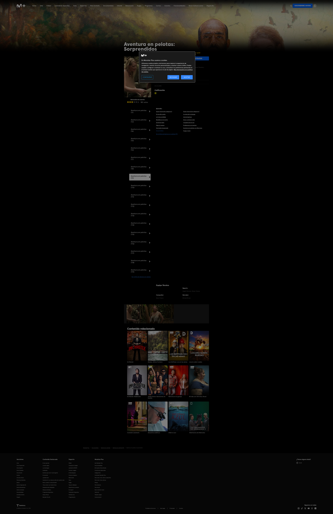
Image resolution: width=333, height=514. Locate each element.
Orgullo (18, 497)
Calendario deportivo (62, 6)
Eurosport (71, 489)
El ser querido (46, 463)
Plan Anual (97, 487)
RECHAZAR (173, 77)
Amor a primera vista (189, 119)
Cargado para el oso (188, 122)
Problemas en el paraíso (190, 125)
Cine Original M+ (20, 465)
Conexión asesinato (133, 432)
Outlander (45, 470)
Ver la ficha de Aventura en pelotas (141, 276)
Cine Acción (19, 472)
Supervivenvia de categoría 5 (164, 111)
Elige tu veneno (160, 125)
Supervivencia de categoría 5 (191, 111)
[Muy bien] (136, 102)
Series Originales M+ (21, 485)
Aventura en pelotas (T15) (138, 233)
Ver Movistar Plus (99, 463)
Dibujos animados (47, 489)
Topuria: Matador (73, 485)
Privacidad (172, 508)
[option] (133, 313)
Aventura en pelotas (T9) (138, 177)
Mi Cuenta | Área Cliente (100, 468)
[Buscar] (291, 6)
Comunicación (98, 497)
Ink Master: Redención (134, 396)
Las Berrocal (46, 477)
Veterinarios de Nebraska (197, 432)
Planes (96, 482)
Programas (149, 6)
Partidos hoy (71, 494)
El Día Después (72, 472)
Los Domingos (46, 468)
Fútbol (48, 6)
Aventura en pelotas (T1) (138, 111)
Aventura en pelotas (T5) (138, 139)
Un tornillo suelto (160, 114)
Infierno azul (172, 432)
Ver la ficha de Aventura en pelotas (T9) (167, 134)
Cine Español (20, 468)
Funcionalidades (179, 6)
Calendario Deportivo (74, 492)
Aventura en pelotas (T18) (138, 261)
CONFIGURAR (147, 77)
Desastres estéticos (154, 432)
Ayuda (300, 462)
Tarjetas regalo (98, 494)
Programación (72, 497)
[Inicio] (21, 6)
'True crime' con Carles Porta (49, 485)
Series (34, 6)
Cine (41, 6)
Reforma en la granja (175, 396)
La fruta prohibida (161, 117)
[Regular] (132, 102)
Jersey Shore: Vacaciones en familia (156, 397)
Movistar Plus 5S (46, 497)
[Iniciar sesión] (314, 5)
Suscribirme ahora (302, 6)
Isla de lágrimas (187, 117)
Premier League (72, 470)
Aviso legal (162, 508)
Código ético (98, 472)
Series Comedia (20, 489)
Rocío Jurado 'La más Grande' (50, 482)
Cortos (158, 6)
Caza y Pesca (46, 494)
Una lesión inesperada (162, 128)
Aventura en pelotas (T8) (138, 168)
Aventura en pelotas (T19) (138, 271)
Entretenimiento (20, 494)
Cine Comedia (20, 470)
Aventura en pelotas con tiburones (192, 128)
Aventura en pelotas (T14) (138, 224)
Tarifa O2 (97, 492)
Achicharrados (160, 122)
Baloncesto (129, 6)
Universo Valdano (73, 475)
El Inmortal (45, 475)
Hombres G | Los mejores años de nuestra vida (53, 480)
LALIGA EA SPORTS (73, 468)
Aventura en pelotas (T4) (138, 130)
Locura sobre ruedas (195, 362)
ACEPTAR (187, 77)
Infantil (119, 6)
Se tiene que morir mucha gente (50, 472)
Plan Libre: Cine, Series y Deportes (103, 477)
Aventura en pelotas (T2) (138, 121)
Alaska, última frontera (155, 362)
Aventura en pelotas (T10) (138, 186)
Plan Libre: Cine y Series (100, 480)
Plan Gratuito (95, 6)
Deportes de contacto (74, 487)
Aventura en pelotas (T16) (138, 243)
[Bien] (134, 102)
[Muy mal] (128, 102)
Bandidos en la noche (162, 119)
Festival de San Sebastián (48, 487)
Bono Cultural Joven (196, 6)
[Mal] (130, 102)
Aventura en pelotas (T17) (138, 252)
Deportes (83, 6)
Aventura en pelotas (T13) (138, 215)
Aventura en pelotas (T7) (138, 158)
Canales (167, 6)
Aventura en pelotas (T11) (138, 196)
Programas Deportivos (48, 492)
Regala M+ (210, 6)
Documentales (108, 6)
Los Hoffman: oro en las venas (177, 362)
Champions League (73, 465)
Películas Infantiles (21, 480)
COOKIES (181, 508)
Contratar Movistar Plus (100, 475)
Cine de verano (20, 477)
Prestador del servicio (150, 508)
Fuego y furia (186, 130)
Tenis (75, 6)
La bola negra (46, 465)
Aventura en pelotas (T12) (138, 205)
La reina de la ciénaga (189, 114)
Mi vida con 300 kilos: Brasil (197, 396)
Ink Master (130, 362)
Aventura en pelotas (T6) (138, 149)
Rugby (139, 6)
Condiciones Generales (100, 470)
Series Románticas (21, 487)
